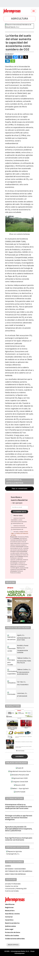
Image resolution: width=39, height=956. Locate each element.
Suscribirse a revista (12, 914)
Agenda (8, 866)
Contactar (9, 917)
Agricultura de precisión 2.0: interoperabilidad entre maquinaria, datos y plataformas (18, 829)
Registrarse (9, 908)
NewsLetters (9, 911)
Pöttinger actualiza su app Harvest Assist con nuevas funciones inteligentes (18, 818)
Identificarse (9, 904)
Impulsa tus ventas (11, 886)
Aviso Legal (9, 929)
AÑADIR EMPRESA (13, 945)
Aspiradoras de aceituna (23, 639)
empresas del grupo (15, 555)
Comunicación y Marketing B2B (16, 889)
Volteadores (22, 685)
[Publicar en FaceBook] (20, 57)
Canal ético (9, 920)
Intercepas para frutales (24, 662)
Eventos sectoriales (12, 891)
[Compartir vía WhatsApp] (12, 61)
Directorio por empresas (15, 874)
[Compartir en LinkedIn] (7, 61)
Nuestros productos (12, 923)
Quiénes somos (10, 926)
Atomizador (22, 696)
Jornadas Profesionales (13, 884)
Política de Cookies (12, 936)
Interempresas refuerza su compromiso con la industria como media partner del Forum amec (18, 806)
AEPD (21, 569)
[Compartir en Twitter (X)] (25, 57)
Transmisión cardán (22, 651)
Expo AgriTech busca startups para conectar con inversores (18, 839)
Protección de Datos (12, 932)
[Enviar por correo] (15, 57)
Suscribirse (19, 756)
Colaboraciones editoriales (15, 939)
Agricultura (19, 18)
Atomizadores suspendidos (23, 673)
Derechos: (21, 556)
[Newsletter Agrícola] (19, 729)
